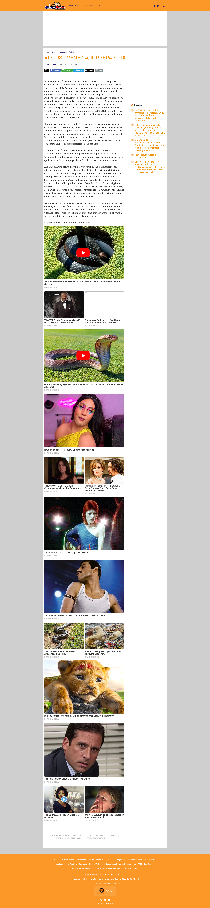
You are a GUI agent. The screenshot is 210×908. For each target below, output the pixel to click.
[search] (164, 5)
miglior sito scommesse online (129, 859)
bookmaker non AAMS (84, 859)
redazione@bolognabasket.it (108, 883)
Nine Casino (149, 864)
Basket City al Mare (92, 6)
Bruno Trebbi (50, 64)
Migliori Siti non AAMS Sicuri (83, 868)
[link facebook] (154, 5)
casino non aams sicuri (105, 859)
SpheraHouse (109, 903)
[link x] (150, 5)
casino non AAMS (134, 864)
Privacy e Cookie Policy (64, 859)
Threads (90, 70)
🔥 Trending (136, 105)
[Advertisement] (105, 31)
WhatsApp (67, 70)
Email (100, 70)
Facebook (56, 70)
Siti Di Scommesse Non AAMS (112, 864)
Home (47, 52)
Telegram (79, 70)
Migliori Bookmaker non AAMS (109, 868)
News (71, 6)
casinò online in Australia (66, 864)
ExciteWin (83, 864)
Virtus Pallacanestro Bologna (64, 52)
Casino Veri (94, 864)
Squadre (78, 6)
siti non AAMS (150, 859)
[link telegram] (158, 5)
